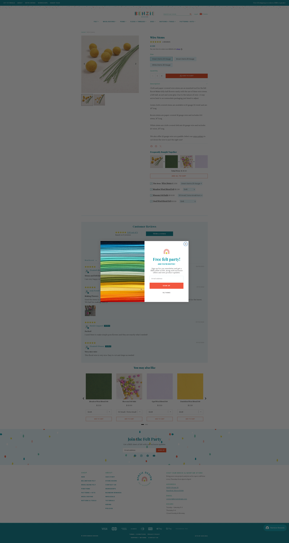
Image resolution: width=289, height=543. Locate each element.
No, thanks (166, 293)
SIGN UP (166, 286)
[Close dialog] (186, 244)
